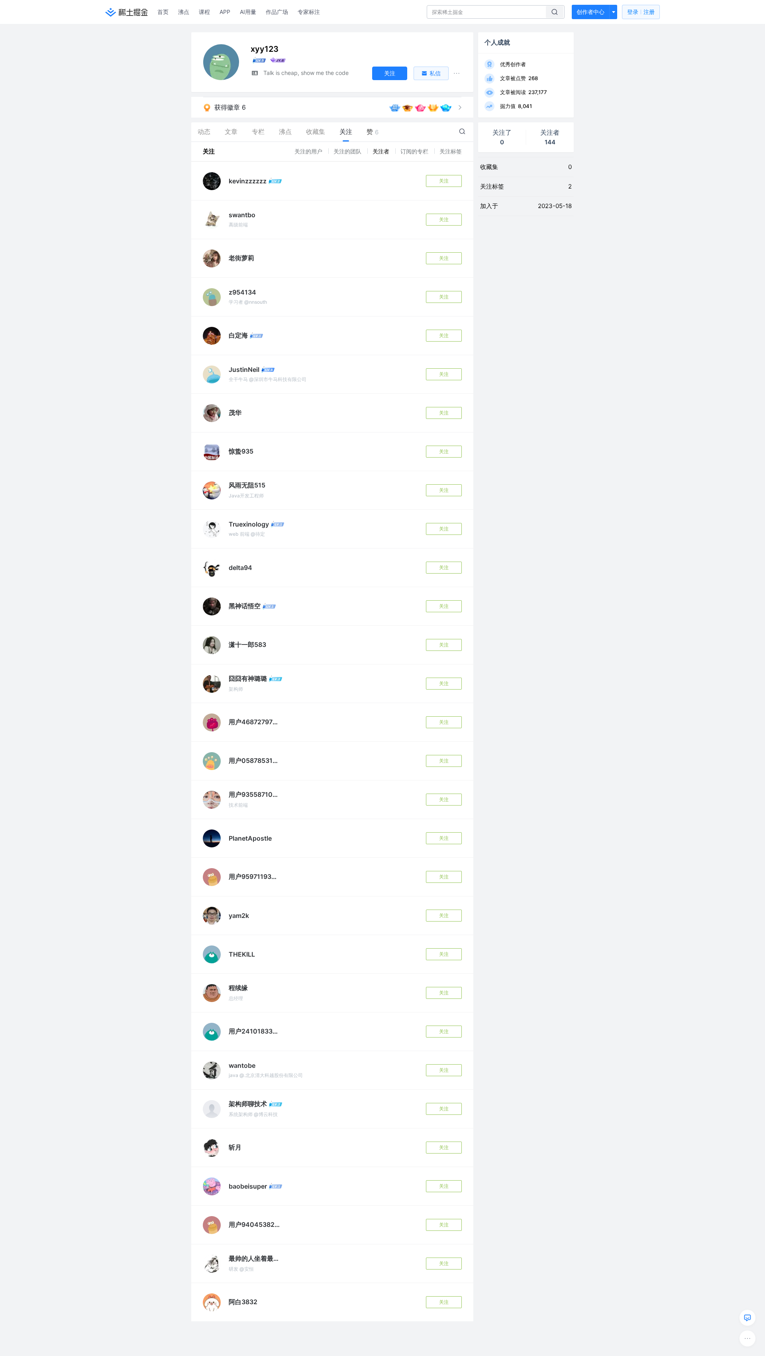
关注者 (382, 151)
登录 (641, 11)
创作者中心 (590, 11)
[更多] (747, 1338)
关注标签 (450, 151)
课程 (204, 11)
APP (225, 11)
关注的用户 (309, 151)
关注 (444, 181)
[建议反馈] (747, 1318)
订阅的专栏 (415, 151)
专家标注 (309, 11)
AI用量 (248, 11)
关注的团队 (348, 151)
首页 (163, 11)
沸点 (183, 11)
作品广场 (277, 11)
